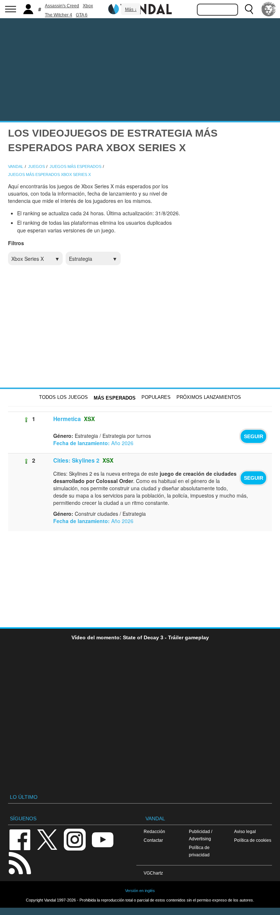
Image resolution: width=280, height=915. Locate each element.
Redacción (154, 831)
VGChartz (153, 873)
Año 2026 (93, 443)
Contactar (153, 840)
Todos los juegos (63, 397)
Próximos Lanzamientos (208, 397)
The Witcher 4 (58, 14)
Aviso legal (245, 831)
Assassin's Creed (62, 5)
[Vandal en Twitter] (47, 839)
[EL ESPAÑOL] (268, 9)
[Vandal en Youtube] (102, 839)
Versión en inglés (140, 890)
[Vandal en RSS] (19, 862)
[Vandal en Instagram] (74, 839)
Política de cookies (252, 840)
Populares (156, 397)
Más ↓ (131, 9)
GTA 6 (82, 14)
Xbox (88, 5)
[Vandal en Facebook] (19, 839)
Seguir (253, 436)
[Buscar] (249, 9)
